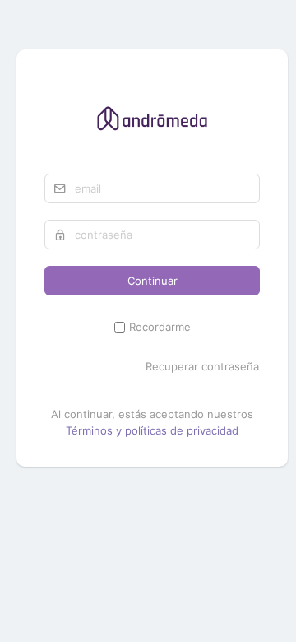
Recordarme (160, 326)
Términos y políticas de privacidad (152, 430)
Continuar (152, 280)
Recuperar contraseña (202, 366)
